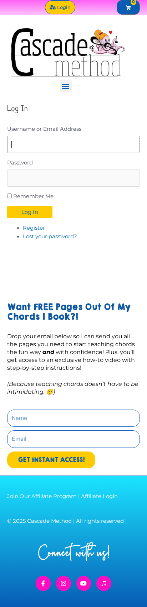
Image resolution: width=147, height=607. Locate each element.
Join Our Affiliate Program (42, 496)
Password (20, 162)
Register (34, 228)
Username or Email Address (44, 129)
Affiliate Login (99, 496)
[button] (66, 86)
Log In (29, 212)
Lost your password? (50, 236)
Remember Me (33, 196)
